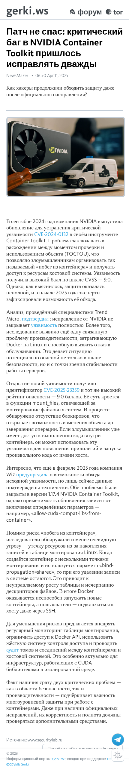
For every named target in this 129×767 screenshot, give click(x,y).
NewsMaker (17, 75)
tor (118, 12)
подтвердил (35, 318)
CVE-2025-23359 (62, 390)
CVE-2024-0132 (51, 234)
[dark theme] (118, 755)
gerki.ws (27, 10)
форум (89, 12)
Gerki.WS (59, 758)
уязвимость (44, 325)
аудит (12, 649)
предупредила (32, 474)
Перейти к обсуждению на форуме (82, 748)
